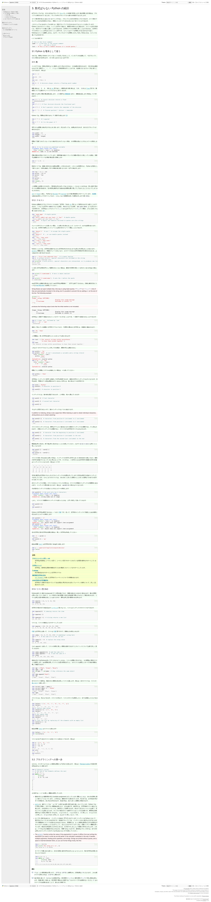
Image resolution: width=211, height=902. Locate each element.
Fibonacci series (85, 764)
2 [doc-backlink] (32, 878)
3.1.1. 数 (8, 14)
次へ (197, 2)
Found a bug (205, 899)
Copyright (187, 888)
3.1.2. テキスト (10, 16)
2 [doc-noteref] (44, 210)
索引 (208, 2)
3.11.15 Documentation (45, 2)
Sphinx (204, 900)
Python (6, 2)
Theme (164, 2)
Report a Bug (6, 35)
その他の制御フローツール (10, 29)
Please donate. (205, 896)
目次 (3, 10)
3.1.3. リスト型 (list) (11, 17)
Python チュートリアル (59, 2)
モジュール (202, 2)
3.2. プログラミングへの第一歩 (12, 19)
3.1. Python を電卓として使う (12, 13)
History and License (194, 893)
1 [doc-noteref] (66, 115)
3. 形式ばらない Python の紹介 (10, 11)
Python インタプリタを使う (10, 24)
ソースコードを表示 (8, 37)
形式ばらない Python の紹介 (74, 2)
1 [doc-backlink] (32, 872)
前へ (194, 2)
